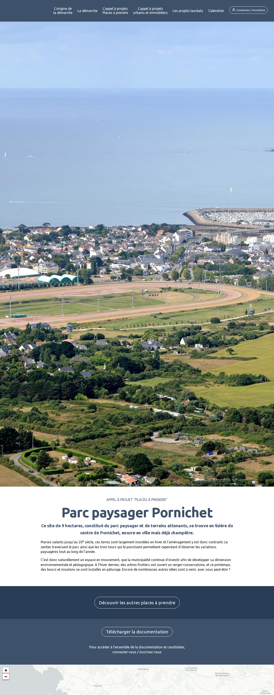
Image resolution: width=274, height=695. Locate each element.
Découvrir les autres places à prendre (137, 602)
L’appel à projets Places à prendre (115, 11)
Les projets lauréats (188, 11)
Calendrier (216, 11)
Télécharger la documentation (137, 631)
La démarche (87, 11)
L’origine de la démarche (62, 11)
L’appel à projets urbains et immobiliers (150, 11)
